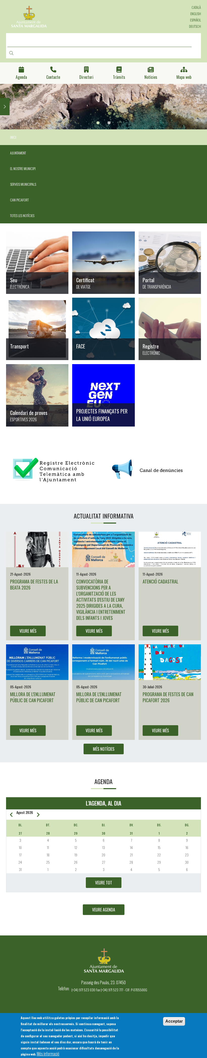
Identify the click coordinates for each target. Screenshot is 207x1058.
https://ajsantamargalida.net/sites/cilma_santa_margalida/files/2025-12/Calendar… (37, 395)
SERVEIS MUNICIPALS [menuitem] (23, 184)
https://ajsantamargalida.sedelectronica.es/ (37, 262)
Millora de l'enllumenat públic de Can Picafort (33, 697)
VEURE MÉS (27, 631)
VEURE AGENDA (103, 910)
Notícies (150, 77)
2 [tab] (109, 122)
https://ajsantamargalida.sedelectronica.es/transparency (170, 262)
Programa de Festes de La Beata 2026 (34, 584)
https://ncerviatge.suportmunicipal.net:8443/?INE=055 (103, 262)
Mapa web (183, 77)
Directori (86, 77)
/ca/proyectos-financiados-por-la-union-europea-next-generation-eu (103, 395)
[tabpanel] (103, 106)
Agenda (21, 77)
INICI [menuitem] (13, 137)
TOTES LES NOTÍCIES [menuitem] (22, 215)
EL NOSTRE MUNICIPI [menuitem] (23, 168)
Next (5, 106)
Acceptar (174, 1021)
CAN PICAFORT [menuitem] (19, 199)
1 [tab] (97, 122)
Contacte (53, 77)
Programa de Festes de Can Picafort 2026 (168, 697)
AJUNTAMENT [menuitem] (18, 152)
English (195, 13)
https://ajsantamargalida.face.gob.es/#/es (103, 329)
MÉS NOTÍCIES (103, 749)
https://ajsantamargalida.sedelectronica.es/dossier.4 (170, 329)
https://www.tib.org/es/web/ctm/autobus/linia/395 (37, 329)
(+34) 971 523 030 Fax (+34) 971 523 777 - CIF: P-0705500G (109, 989)
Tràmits (119, 77)
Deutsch (195, 26)
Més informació (48, 1054)
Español (195, 19)
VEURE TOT (103, 883)
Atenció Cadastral (160, 581)
